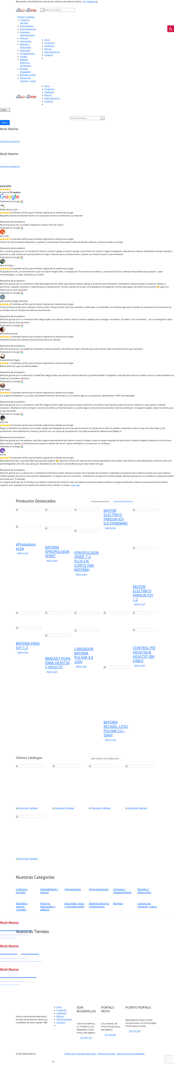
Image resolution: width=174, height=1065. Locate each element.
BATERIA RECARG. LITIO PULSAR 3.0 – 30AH (116, 728)
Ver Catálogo (89, 1)
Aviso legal (91, 1053)
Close (3, 109)
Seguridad (25, 50)
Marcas (47, 49)
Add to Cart (22, 553)
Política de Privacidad (75, 1053)
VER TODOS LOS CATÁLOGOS (105, 758)
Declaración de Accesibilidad (131, 1053)
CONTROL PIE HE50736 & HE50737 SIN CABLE (144, 654)
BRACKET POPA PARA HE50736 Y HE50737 (57, 662)
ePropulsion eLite (26, 546)
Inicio (47, 39)
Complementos (27, 53)
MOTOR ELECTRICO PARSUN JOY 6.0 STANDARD (116, 517)
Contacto (48, 55)
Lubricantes (25, 41)
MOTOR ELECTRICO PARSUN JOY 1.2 (143, 593)
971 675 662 (110, 1034)
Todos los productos (10, 141)
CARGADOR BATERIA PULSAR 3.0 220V (83, 655)
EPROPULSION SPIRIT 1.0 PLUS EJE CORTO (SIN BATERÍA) (86, 561)
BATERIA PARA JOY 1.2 (28, 645)
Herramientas (26, 26)
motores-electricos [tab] (100, 501)
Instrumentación (28, 29)
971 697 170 (86, 1037)
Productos (49, 42)
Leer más (75, 485)
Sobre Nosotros (52, 52)
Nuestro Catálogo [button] (26, 17)
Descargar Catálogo (28, 808)
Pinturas (24, 38)
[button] (170, 28)
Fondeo (23, 56)
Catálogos (49, 45)
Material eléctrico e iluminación (25, 62)
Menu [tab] (5, 122)
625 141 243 (134, 1031)
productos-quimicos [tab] (123, 501)
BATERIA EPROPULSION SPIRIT (57, 551)
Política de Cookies (106, 1053)
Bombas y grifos (28, 74)
